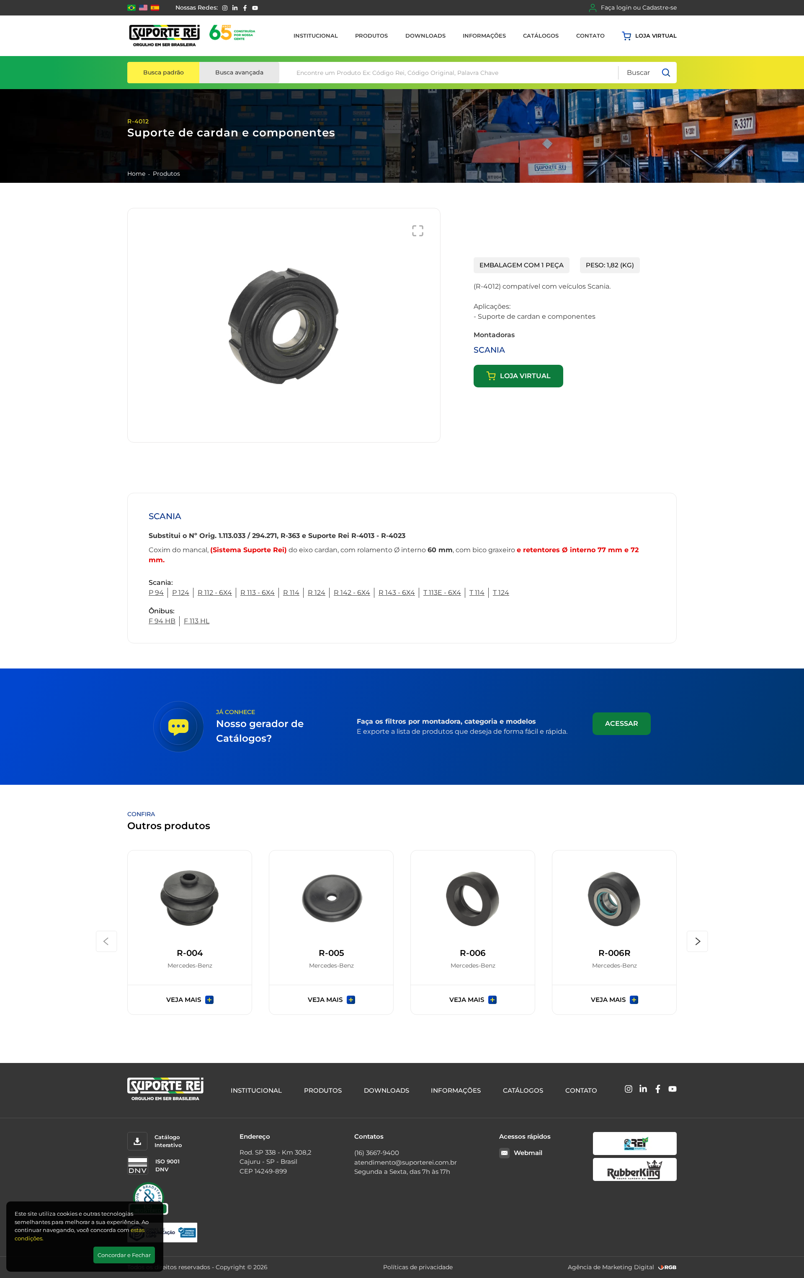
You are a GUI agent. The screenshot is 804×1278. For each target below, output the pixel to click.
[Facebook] (245, 8)
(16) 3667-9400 (376, 1153)
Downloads (425, 35)
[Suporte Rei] (193, 35)
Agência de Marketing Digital (611, 1267)
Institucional (316, 35)
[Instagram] (225, 8)
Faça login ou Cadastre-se (639, 7)
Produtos (371, 35)
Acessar (621, 723)
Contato (590, 35)
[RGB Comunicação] (667, 1267)
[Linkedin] (235, 8)
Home (136, 173)
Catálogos (541, 35)
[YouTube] (255, 8)
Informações (484, 35)
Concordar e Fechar (124, 1255)
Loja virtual (656, 35)
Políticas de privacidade (418, 1267)
